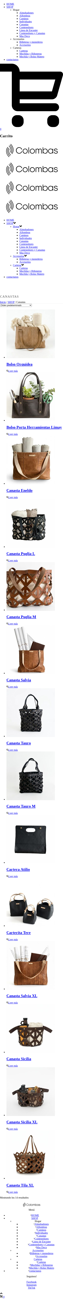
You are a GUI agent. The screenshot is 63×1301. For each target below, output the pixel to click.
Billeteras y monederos (31, 42)
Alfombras (24, 15)
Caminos (23, 18)
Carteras (23, 50)
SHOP (9, 7)
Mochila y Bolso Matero (31, 56)
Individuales (25, 21)
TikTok (31, 1287)
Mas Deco (24, 36)
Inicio (3, 302)
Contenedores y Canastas (32, 33)
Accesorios (25, 45)
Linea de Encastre (28, 30)
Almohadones (26, 12)
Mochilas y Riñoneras (30, 53)
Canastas (23, 24)
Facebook (31, 1282)
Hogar (16, 226)
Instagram (31, 1284)
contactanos (12, 59)
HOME (10, 4)
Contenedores (26, 27)
